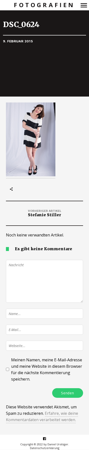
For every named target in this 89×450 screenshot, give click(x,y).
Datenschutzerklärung (44, 448)
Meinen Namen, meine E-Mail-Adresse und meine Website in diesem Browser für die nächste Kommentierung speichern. (46, 369)
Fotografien (44, 5)
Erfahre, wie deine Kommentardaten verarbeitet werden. (42, 416)
